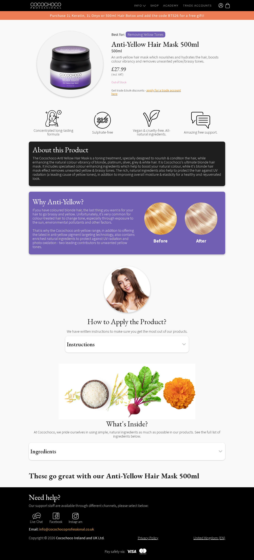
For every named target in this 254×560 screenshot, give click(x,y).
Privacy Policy (148, 538)
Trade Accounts (197, 5)
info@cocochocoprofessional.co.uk (66, 529)
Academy (171, 5)
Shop (154, 5)
